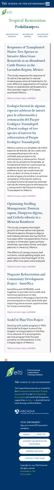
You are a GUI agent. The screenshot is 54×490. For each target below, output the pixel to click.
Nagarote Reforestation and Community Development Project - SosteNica (26, 278)
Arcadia (29, 400)
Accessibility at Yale (27, 471)
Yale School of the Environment (9, 3)
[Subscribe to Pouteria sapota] (6, 359)
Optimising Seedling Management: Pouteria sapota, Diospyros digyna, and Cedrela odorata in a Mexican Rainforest (25, 213)
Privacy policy (25, 474)
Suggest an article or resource (34, 442)
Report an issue (34, 451)
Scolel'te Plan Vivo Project (25, 320)
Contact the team (35, 458)
